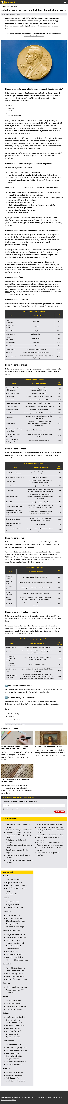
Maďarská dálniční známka (15, 971)
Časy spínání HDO (12, 924)
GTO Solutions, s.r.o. (8, 1100)
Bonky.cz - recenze (12, 905)
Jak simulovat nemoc (13, 1001)
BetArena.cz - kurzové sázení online (18, 832)
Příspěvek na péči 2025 (14, 883)
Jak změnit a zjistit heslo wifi (16, 1062)
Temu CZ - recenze (12, 902)
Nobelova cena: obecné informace (19, 33)
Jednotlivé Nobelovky (36, 36)
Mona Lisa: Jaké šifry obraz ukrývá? (48, 747)
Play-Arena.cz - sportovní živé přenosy (50, 845)
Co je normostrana (12, 1053)
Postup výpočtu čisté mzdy (15, 943)
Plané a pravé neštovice (14, 1009)
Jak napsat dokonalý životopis (16, 1050)
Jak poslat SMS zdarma (14, 1064)
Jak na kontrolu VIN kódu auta (16, 987)
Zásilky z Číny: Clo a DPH (14, 907)
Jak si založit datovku (13, 1045)
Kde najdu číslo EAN (13, 915)
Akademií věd (29, 202)
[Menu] (65, 2)
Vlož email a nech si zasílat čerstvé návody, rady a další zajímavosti (20, 801)
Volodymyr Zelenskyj (20, 245)
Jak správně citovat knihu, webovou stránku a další (15, 781)
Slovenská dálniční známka (15, 968)
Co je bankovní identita (14, 1056)
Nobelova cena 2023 (40, 33)
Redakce (18, 14)
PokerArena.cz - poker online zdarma (50, 842)
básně (7, 292)
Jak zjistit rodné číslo (13, 1059)
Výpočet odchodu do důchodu (16, 937)
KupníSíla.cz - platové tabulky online (49, 825)
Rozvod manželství (12, 1034)
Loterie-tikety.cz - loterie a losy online (50, 835)
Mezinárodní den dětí (13, 1031)
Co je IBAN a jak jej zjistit (14, 957)
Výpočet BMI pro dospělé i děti (16, 1006)
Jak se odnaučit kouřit (13, 1004)
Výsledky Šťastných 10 (14, 1078)
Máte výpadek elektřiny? (14, 918)
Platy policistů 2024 (12, 951)
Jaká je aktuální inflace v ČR (15, 935)
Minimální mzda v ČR (13, 949)
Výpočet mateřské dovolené (15, 1017)
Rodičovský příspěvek (13, 1020)
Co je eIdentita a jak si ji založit (16, 1047)
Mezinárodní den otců (13, 1028)
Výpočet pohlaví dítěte (13, 1037)
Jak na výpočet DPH (13, 940)
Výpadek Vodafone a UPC (15, 990)
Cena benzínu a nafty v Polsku (16, 979)
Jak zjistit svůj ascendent (14, 1072)
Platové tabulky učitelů (14, 946)
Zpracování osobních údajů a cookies (50, 1097)
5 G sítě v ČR (10, 993)
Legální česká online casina (15, 1081)
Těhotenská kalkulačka (14, 1023)
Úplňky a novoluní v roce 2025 (16, 885)
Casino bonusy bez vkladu (15, 1075)
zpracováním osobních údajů (19, 809)
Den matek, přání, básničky (15, 1025)
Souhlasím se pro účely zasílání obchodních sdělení (25, 809)
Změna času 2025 (12, 894)
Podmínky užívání (28, 1097)
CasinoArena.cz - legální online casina (50, 827)
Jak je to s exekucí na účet (15, 954)
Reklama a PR (6, 1097)
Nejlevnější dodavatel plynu (15, 927)
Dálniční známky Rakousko (15, 974)
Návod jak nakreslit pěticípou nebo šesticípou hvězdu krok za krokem (14, 747)
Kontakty (16, 1097)
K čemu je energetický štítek (15, 921)
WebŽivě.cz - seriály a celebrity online (19, 830)
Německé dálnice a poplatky (16, 976)
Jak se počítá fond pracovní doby (17, 960)
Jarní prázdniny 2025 (13, 880)
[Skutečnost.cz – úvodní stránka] (8, 2)
